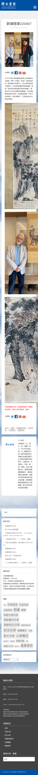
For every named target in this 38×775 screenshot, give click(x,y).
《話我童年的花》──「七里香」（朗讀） (18, 539)
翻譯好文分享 (8, 646)
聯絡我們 (8, 746)
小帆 (30, 631)
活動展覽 (12, 641)
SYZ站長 (21, 440)
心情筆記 (12, 430)
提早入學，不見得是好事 (13, 555)
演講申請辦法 (9, 739)
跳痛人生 (17, 646)
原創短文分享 (12, 624)
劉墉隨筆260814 (10, 548)
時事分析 (6, 641)
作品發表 (12, 604)
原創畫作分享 (21, 428)
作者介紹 (8, 731)
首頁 (6, 728)
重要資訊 (21, 430)
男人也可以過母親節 (11, 529)
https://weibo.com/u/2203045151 (14, 716)
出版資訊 (8, 610)
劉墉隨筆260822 (10, 526)
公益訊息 (23, 604)
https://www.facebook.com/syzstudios (15, 712)
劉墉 (12, 428)
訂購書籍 (8, 742)
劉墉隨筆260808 (10, 559)
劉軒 (23, 610)
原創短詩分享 (26, 625)
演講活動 (20, 641)
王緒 (27, 641)
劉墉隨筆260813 (10, 552)
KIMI (5, 605)
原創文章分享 (11, 615)
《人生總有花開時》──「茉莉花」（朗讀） (19, 562)
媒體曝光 (22, 630)
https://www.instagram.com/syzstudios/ (16, 714)
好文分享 (10, 630)
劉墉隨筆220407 (19, 24)
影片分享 (9, 636)
